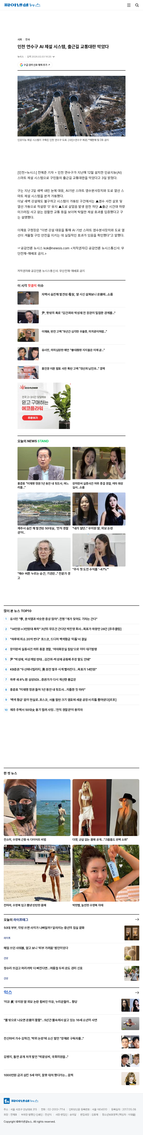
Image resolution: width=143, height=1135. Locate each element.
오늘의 (16, 920)
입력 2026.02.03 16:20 (39, 56)
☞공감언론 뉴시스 (30, 248)
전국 (27, 39)
